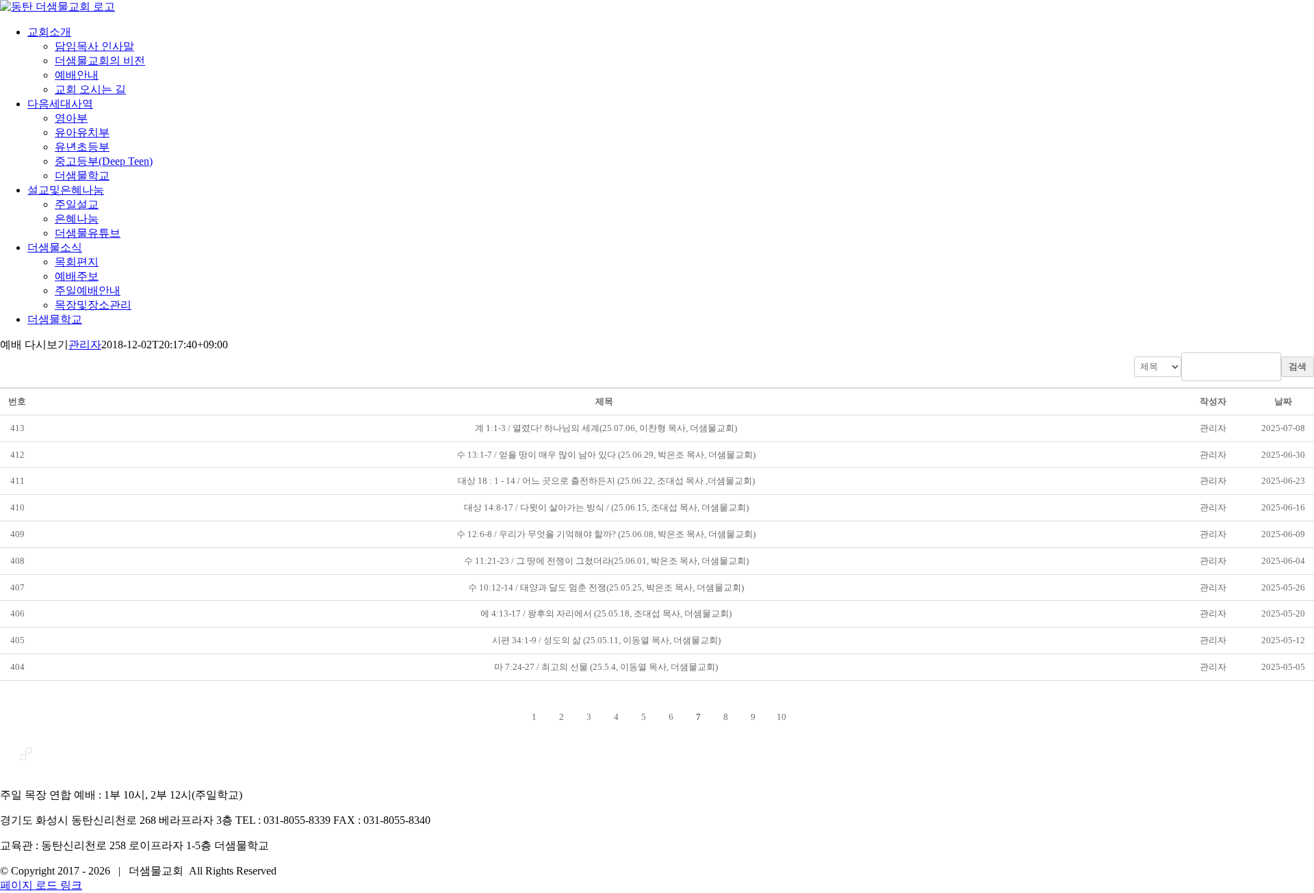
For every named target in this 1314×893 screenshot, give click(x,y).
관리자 (84, 344)
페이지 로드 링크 (41, 885)
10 (781, 717)
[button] (1213, 428)
